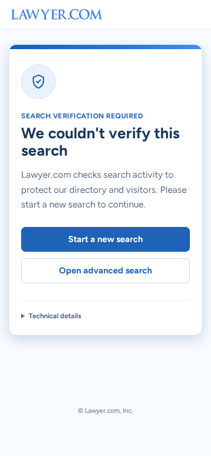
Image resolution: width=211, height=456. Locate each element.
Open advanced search (105, 270)
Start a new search (105, 239)
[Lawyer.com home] (57, 14)
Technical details (55, 316)
